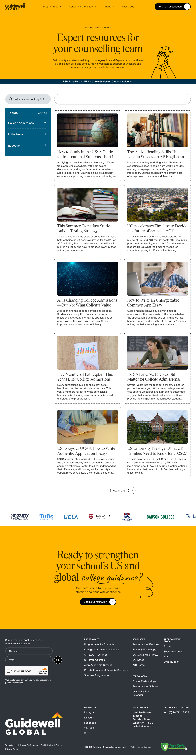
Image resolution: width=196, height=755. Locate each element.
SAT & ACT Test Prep (96, 654)
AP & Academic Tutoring (98, 665)
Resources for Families (145, 644)
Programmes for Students (99, 644)
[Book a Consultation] (173, 6)
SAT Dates (138, 659)
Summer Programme (96, 675)
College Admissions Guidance (101, 649)
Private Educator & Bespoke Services (106, 670)
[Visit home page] (34, 723)
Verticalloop (146, 747)
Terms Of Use (11, 745)
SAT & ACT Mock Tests (145, 654)
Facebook (90, 722)
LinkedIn (89, 717)
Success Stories (173, 651)
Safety (59, 745)
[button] (52, 6)
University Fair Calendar (140, 693)
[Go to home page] (15, 6)
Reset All (42, 113)
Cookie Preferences (29, 745)
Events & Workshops (144, 649)
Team (167, 656)
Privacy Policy (11, 749)
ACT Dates (138, 665)
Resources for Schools (145, 686)
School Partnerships (144, 681)
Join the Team (172, 661)
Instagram (90, 712)
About (167, 646)
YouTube (89, 727)
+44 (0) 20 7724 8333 (176, 712)
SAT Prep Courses (94, 659)
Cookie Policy (47, 745)
